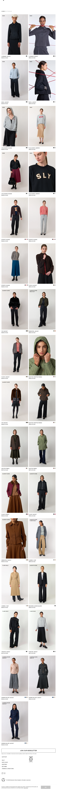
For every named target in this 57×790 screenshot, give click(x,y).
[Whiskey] (55, 330)
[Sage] (55, 422)
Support (4, 757)
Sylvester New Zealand (15, 780)
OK (46, 787)
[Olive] (26, 559)
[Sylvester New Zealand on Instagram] (2, 773)
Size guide (5, 762)
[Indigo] (25, 697)
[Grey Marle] (27, 193)
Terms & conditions (8, 768)
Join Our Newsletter (28, 750)
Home (3, 11)
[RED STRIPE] (26, 239)
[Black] (53, 56)
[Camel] (55, 559)
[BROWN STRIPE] (52, 239)
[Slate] (27, 56)
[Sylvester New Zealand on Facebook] (5, 773)
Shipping (4, 764)
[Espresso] (53, 376)
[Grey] (55, 285)
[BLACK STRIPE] (27, 239)
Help (3, 760)
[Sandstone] (55, 697)
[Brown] (27, 330)
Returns (4, 766)
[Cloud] (55, 101)
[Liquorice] (26, 697)
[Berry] (55, 514)
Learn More (26, 787)
